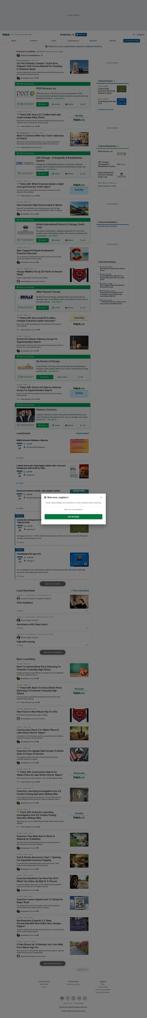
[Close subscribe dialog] (101, 497)
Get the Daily (73, 517)
